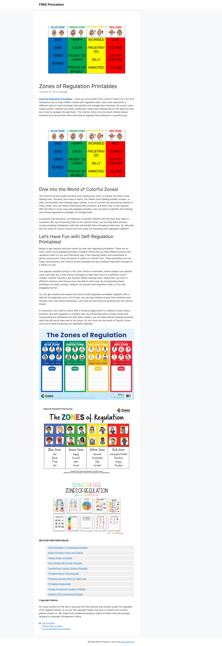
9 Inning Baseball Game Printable (56, 629)
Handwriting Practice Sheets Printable (67, 568)
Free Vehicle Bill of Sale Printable (65, 563)
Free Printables (48, 623)
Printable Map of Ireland (52, 626)
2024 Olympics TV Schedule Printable (67, 547)
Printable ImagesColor (59, 584)
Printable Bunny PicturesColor (63, 573)
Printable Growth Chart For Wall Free (67, 579)
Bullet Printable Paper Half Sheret (65, 553)
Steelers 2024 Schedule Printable (65, 594)
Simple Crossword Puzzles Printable (66, 589)
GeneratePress (127, 642)
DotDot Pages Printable (60, 558)
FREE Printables (51, 4)
